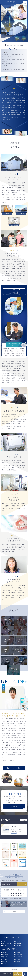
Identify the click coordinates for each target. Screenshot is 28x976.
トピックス (18, 945)
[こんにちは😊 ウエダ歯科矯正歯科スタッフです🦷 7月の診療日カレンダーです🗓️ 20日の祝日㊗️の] (14, 863)
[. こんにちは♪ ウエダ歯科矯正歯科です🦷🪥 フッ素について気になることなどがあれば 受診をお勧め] (5, 863)
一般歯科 (4, 952)
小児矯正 (4, 961)
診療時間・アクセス (20, 943)
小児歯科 (4, 959)
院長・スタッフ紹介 (7, 943)
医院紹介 (17, 941)
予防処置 (4, 957)
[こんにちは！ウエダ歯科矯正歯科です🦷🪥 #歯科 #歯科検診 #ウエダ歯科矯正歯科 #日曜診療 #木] (14, 846)
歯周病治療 (5, 954)
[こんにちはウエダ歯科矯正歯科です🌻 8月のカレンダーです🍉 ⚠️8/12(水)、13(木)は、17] (5, 854)
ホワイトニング (19, 954)
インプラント (18, 957)
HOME (3, 941)
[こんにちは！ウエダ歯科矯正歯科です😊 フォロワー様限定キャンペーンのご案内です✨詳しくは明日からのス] (22, 846)
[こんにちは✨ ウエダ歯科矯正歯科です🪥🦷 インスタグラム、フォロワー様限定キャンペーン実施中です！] (22, 854)
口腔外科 (17, 959)
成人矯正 (4, 963)
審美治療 (17, 952)
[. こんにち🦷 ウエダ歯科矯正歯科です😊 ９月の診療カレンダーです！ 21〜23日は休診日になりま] (5, 846)
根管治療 (17, 961)
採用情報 (4, 945)
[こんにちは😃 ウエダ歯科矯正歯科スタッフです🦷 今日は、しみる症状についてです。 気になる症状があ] (22, 863)
